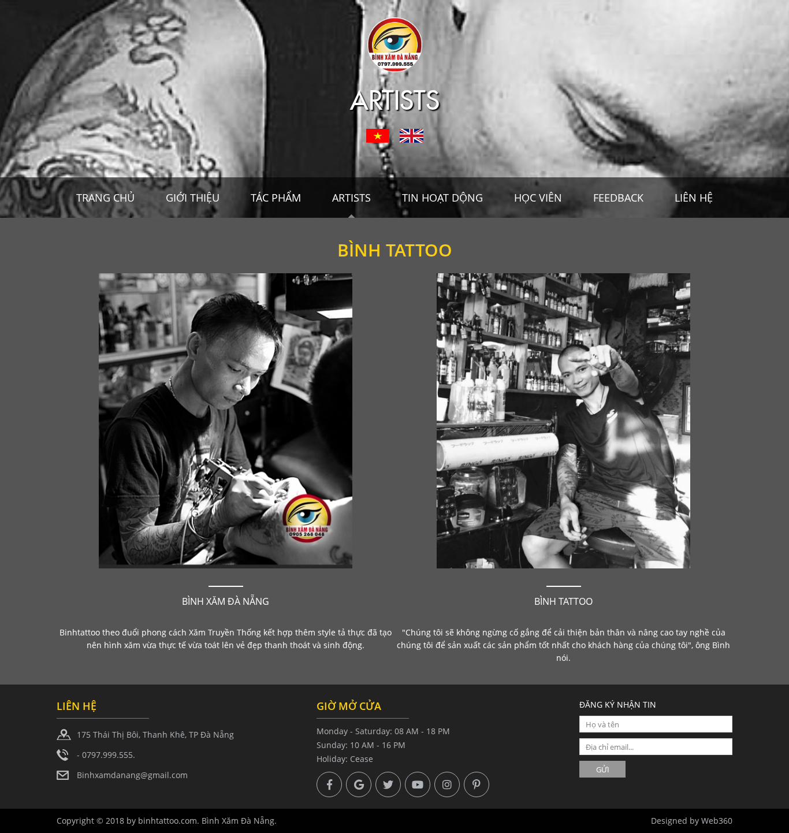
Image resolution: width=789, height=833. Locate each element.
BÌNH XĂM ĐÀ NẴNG (225, 601)
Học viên (538, 197)
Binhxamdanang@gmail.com (132, 774)
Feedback (618, 197)
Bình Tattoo (563, 601)
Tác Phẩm (276, 197)
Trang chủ (105, 197)
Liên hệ (694, 197)
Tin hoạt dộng (442, 197)
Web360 (716, 820)
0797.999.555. (108, 754)
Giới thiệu (192, 197)
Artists (351, 197)
